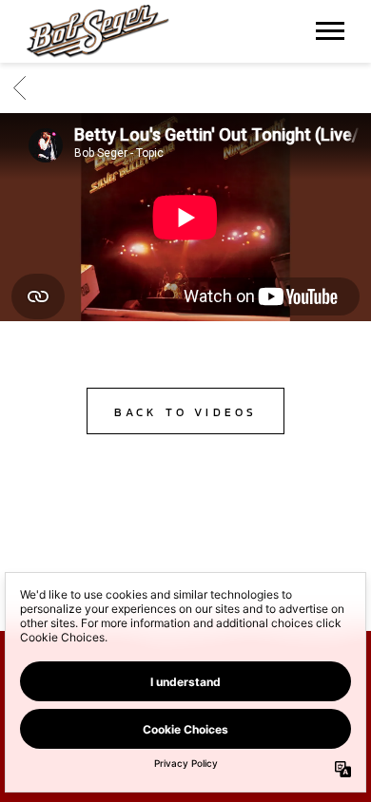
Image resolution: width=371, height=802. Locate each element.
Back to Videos (186, 412)
